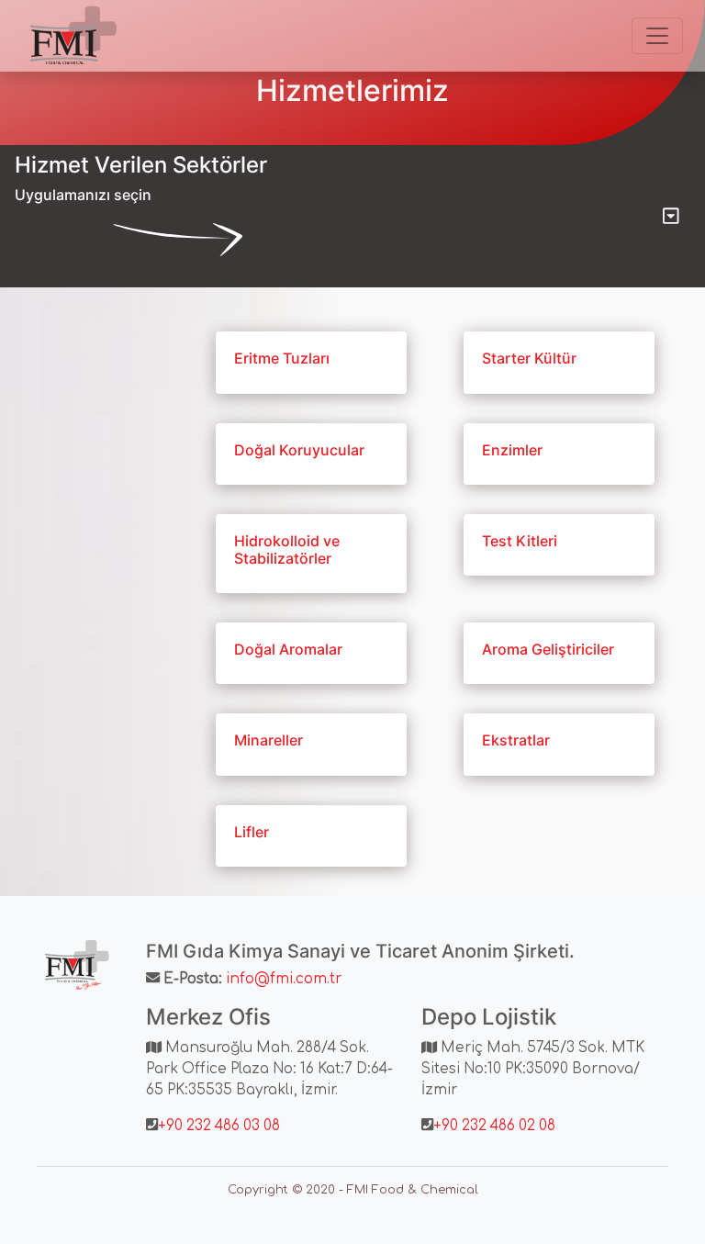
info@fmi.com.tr (283, 979)
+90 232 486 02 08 (494, 1126)
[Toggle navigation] (657, 35)
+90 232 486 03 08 (219, 1126)
